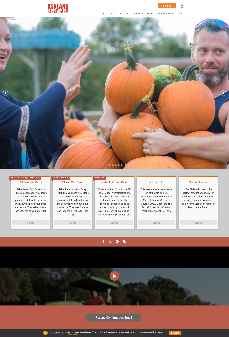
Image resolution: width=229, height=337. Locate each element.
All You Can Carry (73, 182)
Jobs (179, 13)
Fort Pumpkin (156, 182)
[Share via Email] (117, 241)
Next (225, 93)
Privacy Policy (73, 334)
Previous (7, 93)
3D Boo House (198, 182)
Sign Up (167, 5)
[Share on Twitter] (110, 241)
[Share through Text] (124, 241)
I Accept (175, 333)
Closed (30, 222)
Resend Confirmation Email (160, 13)
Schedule (138, 13)
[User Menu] (182, 6)
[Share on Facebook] (103, 241)
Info (103, 13)
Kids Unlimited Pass (114, 182)
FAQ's (112, 13)
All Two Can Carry (30, 182)
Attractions (124, 13)
